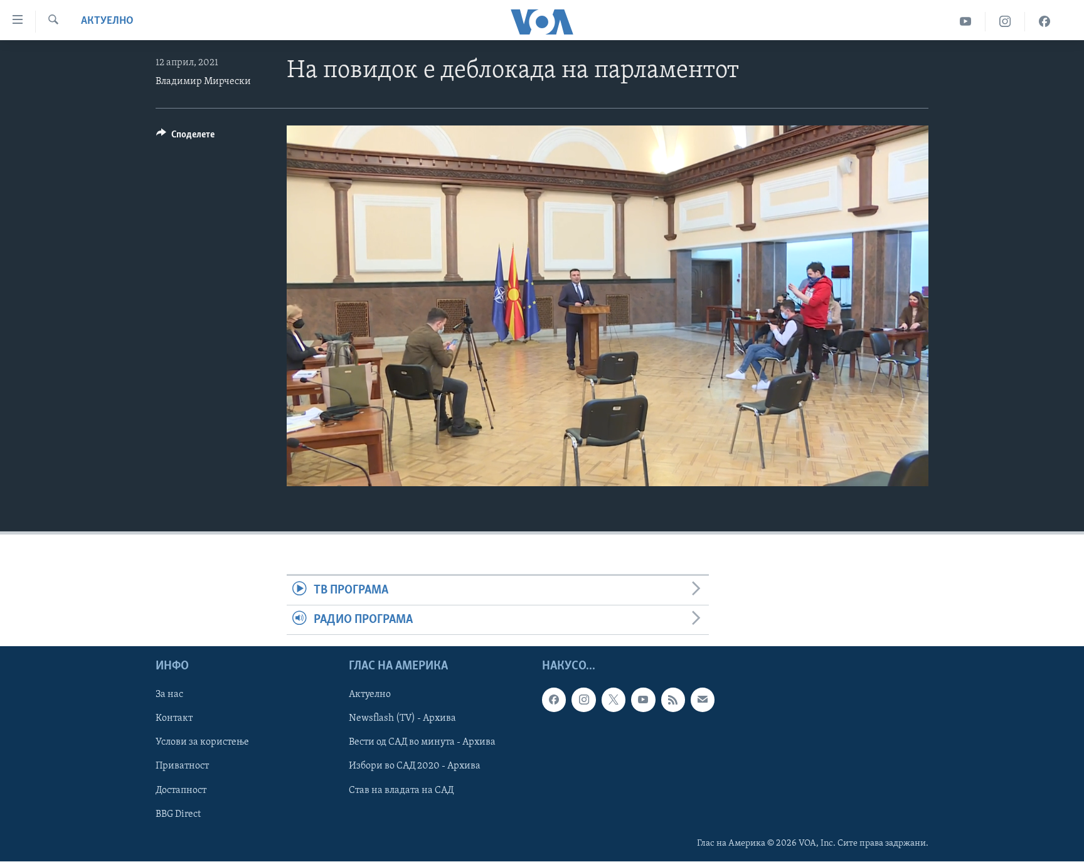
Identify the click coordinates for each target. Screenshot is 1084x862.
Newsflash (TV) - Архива (402, 719)
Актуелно (107, 21)
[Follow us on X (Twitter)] (613, 700)
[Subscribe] (703, 700)
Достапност (181, 790)
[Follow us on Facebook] (554, 700)
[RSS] (673, 700)
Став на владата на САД (401, 790)
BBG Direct (178, 814)
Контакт (174, 719)
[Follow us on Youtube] (643, 700)
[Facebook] (1044, 21)
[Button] (185, 137)
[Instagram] (1005, 21)
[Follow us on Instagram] (583, 700)
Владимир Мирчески (203, 82)
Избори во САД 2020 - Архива (415, 767)
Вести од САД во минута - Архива (422, 743)
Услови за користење (202, 743)
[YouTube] (966, 21)
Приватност (182, 767)
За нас (169, 695)
